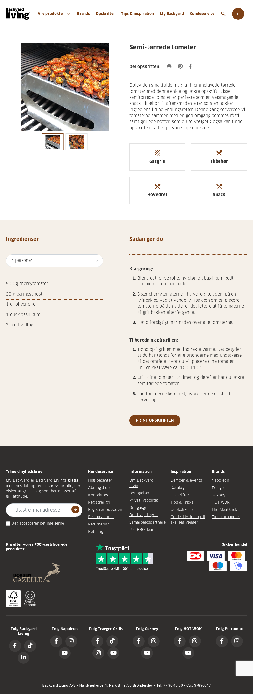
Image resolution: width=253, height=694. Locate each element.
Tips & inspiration (137, 13)
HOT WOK (221, 502)
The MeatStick (224, 509)
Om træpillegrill (143, 515)
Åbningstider (99, 488)
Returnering (98, 524)
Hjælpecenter (100, 480)
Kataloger (179, 488)
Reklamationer (101, 517)
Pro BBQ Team (142, 529)
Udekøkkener (182, 509)
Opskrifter (105, 13)
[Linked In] (23, 658)
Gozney (218, 495)
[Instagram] (71, 641)
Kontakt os (98, 495)
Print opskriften (155, 420)
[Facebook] (15, 646)
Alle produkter (54, 14)
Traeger (218, 488)
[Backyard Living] (18, 13)
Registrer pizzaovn (105, 509)
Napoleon (220, 480)
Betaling (95, 531)
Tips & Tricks (182, 502)
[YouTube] (65, 653)
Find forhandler (226, 517)
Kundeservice (202, 13)
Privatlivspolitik (143, 500)
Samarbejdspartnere (147, 522)
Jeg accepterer (25, 523)
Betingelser (139, 493)
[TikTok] (30, 646)
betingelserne (52, 523)
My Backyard (172, 13)
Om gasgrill (139, 508)
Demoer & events (186, 480)
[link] (238, 14)
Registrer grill (100, 502)
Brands (83, 13)
